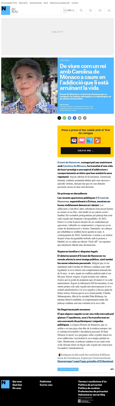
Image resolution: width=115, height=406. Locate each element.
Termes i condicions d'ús (92, 382)
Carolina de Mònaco (74, 166)
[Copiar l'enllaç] (85, 118)
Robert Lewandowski (60, 3)
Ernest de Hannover (69, 162)
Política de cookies (89, 388)
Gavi (46, 3)
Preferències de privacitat (93, 391)
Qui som (17, 382)
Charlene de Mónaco (68, 369)
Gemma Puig (36, 3)
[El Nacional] (5, 384)
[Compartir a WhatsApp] (64, 118)
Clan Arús (23, 3)
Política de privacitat (90, 385)
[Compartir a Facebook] (74, 118)
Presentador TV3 (9, 3)
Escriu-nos (46, 385)
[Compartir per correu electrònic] (79, 118)
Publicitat (45, 382)
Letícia (75, 3)
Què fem (17, 385)
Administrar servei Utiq (91, 395)
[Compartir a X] (59, 118)
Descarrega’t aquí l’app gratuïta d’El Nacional (85, 361)
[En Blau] (5, 10)
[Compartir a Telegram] (69, 118)
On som (16, 388)
